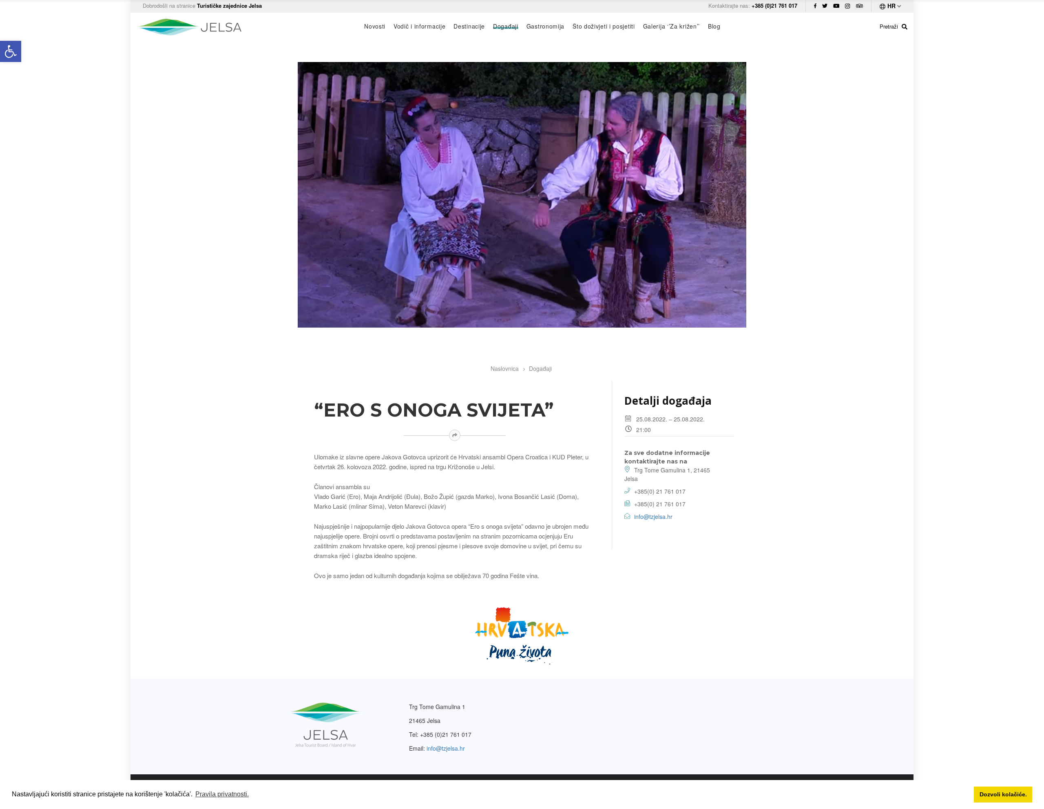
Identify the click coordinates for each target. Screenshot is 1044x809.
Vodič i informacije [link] (419, 26)
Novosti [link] (374, 26)
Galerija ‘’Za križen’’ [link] (671, 26)
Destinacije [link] (469, 26)
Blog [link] (714, 26)
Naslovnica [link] (505, 368)
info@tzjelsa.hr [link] (653, 516)
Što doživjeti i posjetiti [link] (604, 26)
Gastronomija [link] (545, 26)
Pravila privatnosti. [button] (222, 794)
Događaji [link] (505, 26)
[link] (10, 51)
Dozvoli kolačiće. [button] (1003, 794)
